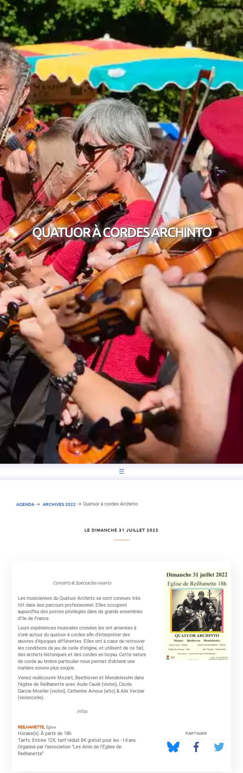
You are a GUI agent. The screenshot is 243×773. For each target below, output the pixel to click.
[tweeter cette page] (219, 746)
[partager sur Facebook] (196, 746)
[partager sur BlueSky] (173, 746)
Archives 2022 (59, 504)
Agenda (25, 504)
